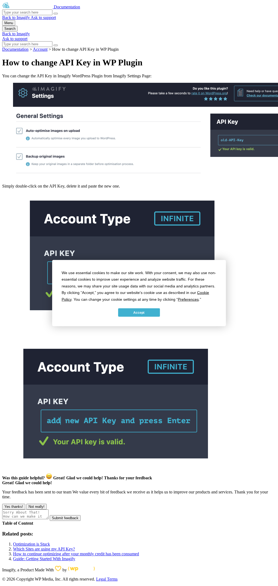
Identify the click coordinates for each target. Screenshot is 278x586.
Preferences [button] (188, 299)
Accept (138, 312)
